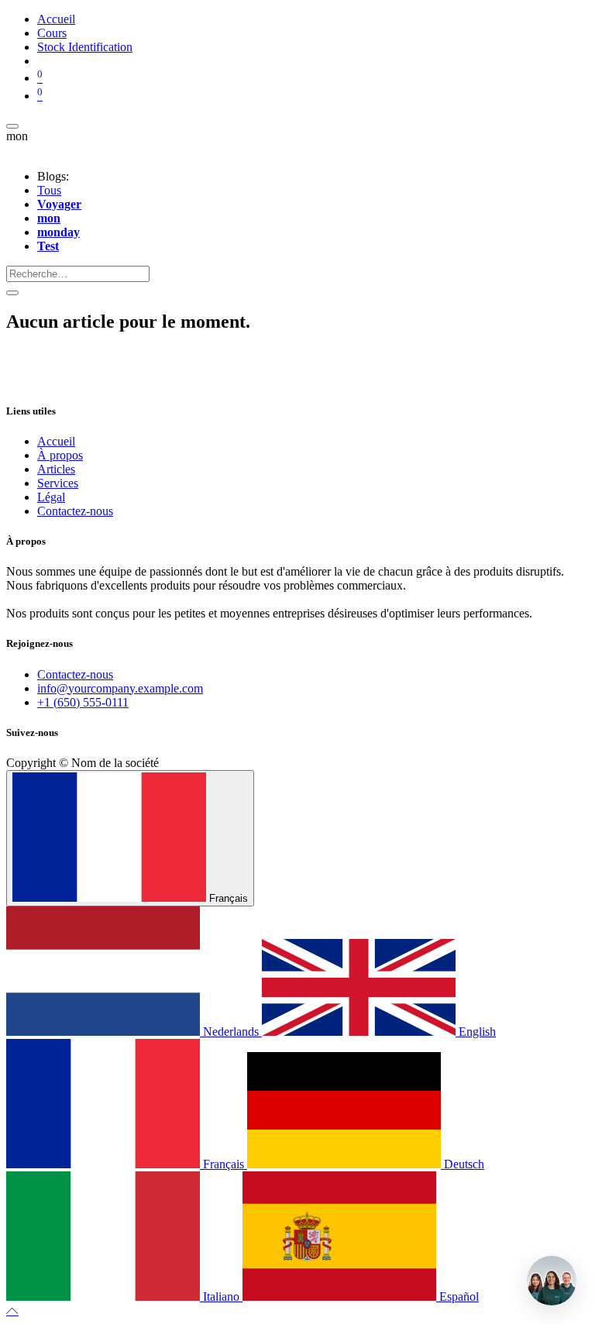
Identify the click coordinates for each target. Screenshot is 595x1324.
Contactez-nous (75, 511)
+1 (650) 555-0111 (83, 702)
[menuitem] (56, 19)
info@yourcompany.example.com (120, 688)
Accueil (56, 441)
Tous (49, 190)
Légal (51, 497)
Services (57, 483)
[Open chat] (551, 1280)
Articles (56, 469)
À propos (60, 455)
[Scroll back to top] (12, 1310)
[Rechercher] (12, 293)
